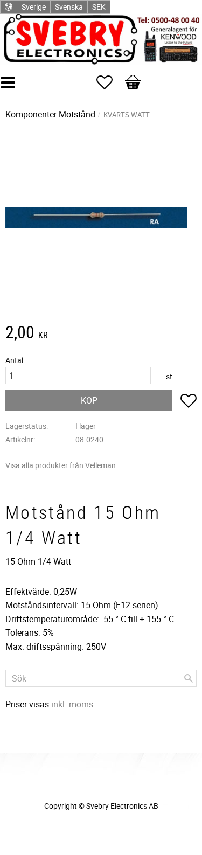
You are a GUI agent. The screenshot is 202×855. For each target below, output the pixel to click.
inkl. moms (72, 704)
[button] (109, 82)
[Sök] (188, 678)
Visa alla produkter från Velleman (60, 465)
